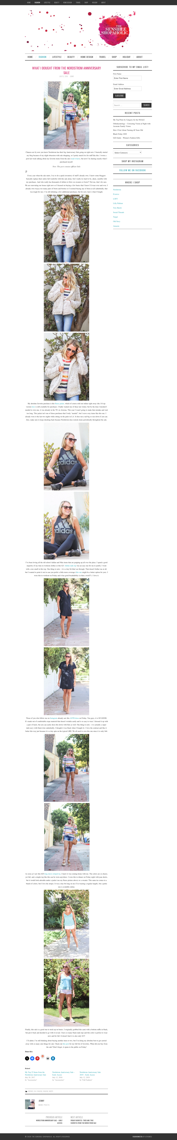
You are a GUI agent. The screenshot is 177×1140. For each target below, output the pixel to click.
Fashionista (137, 1136)
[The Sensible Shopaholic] (80, 30)
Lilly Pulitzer (118, 203)
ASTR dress (74, 718)
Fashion (37, 2)
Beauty (56, 2)
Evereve (116, 194)
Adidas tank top (70, 565)
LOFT (115, 199)
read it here (75, 158)
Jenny (72, 76)
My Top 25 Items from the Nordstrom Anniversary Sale (35, 1073)
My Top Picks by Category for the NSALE (129, 120)
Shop (86, 2)
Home (29, 2)
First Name (117, 74)
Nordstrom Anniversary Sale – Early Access (49, 1121)
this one (79, 572)
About (103, 2)
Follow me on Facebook (132, 170)
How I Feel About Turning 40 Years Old (128, 130)
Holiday (94, 2)
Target (115, 217)
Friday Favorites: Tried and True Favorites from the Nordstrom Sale (83, 1121)
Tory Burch (117, 208)
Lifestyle (47, 2)
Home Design (67, 2)
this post (66, 1044)
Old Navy (116, 221)
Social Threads (118, 212)
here (33, 406)
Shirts (51, 1091)
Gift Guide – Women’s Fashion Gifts (126, 138)
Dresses (30, 1091)
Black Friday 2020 (120, 134)
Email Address (118, 84)
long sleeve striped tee (52, 874)
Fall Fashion (38, 1091)
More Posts (44, 1105)
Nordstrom (117, 189)
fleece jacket (59, 403)
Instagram (53, 718)
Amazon (116, 226)
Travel (78, 2)
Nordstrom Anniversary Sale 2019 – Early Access (90, 1073)
